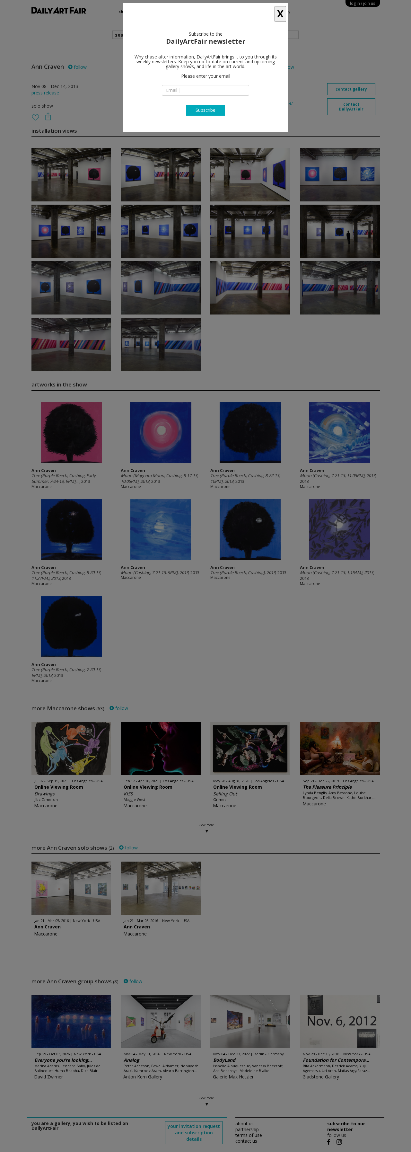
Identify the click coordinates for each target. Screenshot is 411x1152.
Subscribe (205, 110)
